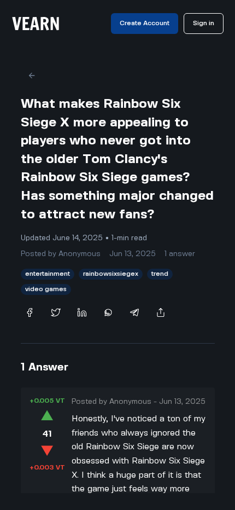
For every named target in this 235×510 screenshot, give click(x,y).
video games (46, 289)
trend (159, 274)
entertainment (47, 274)
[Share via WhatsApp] (108, 312)
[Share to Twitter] (55, 312)
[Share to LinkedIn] (82, 312)
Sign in (203, 23)
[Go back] (32, 75)
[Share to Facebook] (29, 312)
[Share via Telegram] (134, 312)
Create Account (144, 23)
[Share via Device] (160, 312)
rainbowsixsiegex (110, 274)
